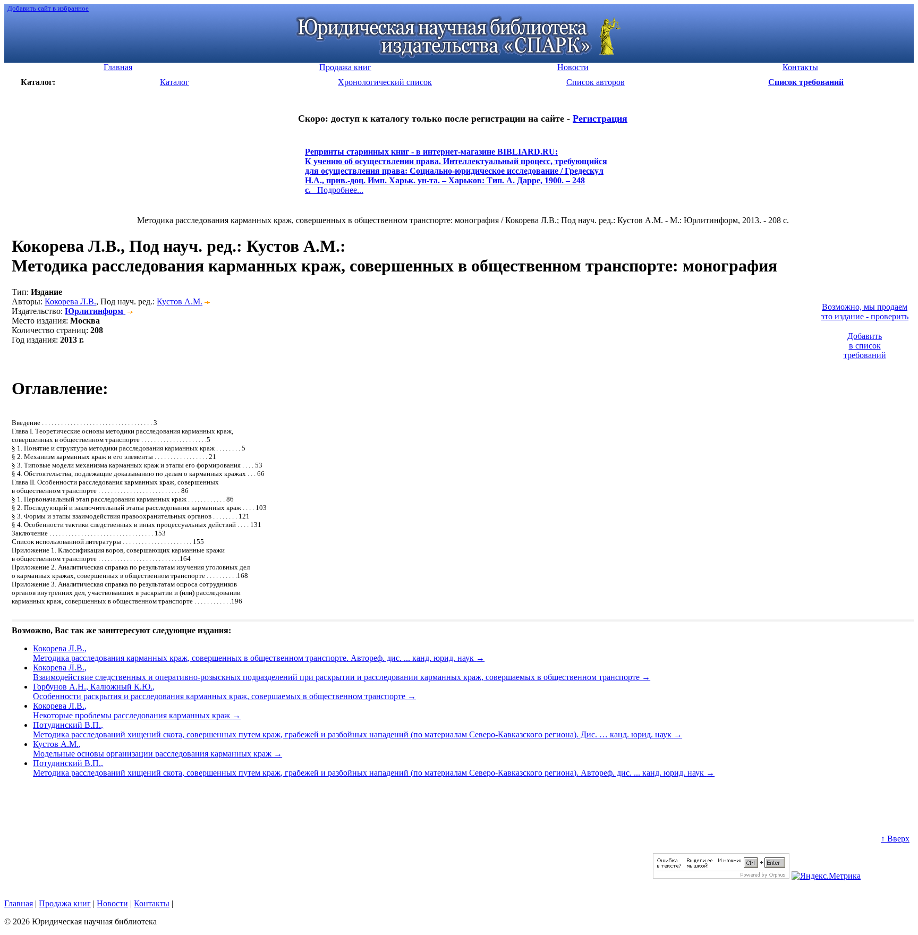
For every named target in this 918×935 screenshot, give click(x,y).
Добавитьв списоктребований (865, 346)
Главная (18, 903)
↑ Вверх (895, 838)
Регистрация (600, 118)
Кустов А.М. (179, 301)
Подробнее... (456, 175)
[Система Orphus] (721, 875)
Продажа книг (65, 903)
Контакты (151, 903)
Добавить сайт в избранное (48, 8)
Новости (112, 903)
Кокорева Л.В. (70, 301)
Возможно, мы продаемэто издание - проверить (864, 311)
